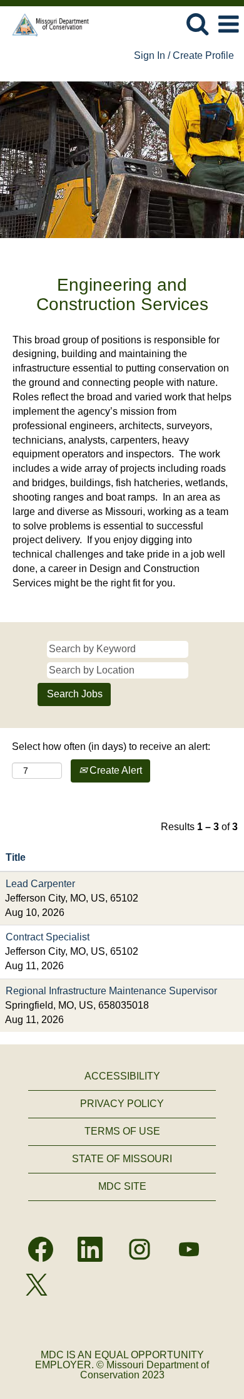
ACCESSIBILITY (122, 1076)
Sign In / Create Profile (184, 55)
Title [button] (16, 857)
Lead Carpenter (40, 883)
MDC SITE (122, 1186)
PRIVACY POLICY (122, 1103)
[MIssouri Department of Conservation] (46, 23)
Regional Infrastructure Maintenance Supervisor (111, 991)
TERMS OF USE (122, 1131)
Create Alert (114, 770)
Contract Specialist (47, 937)
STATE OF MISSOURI (122, 1158)
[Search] (197, 23)
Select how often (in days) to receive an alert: (111, 746)
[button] (228, 24)
